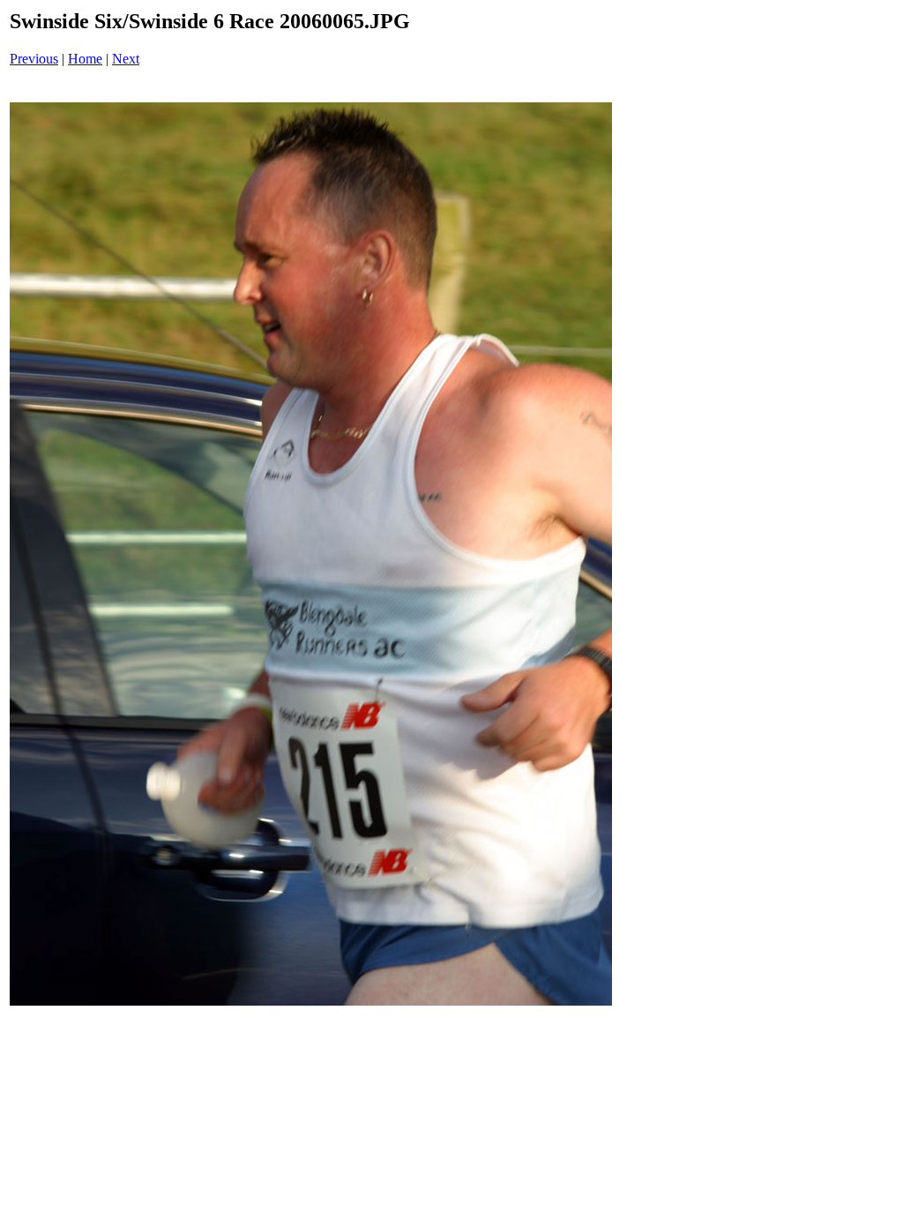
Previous (34, 58)
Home (85, 58)
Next (125, 58)
